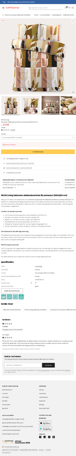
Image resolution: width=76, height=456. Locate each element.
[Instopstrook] (31, 283)
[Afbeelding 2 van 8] (30, 105)
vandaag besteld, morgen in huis (13, 419)
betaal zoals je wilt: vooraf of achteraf (19, 168)
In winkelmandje (38, 152)
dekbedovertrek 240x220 (12, 310)
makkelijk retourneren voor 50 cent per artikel (17, 426)
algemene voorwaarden (10, 450)
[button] (31, 283)
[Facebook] (45, 437)
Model (3, 134)
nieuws (41, 390)
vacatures (42, 393)
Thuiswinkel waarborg (11, 447)
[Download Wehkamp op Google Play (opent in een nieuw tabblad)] (45, 430)
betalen (5, 401)
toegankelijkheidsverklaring (28, 450)
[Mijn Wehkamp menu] (66, 7)
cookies (48, 450)
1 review (12, 130)
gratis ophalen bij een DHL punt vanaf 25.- (20, 163)
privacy (41, 450)
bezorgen (5, 397)
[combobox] (46, 8)
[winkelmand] (73, 7)
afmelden (67, 370)
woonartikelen (45, 15)
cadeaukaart (43, 397)
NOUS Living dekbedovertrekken (36, 310)
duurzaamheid (44, 408)
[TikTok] (49, 437)
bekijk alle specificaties (12, 291)
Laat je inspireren (8, 188)
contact (5, 393)
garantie (5, 408)
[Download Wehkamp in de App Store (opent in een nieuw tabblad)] (45, 425)
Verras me (48, 365)
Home (36, 15)
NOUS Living (5, 120)
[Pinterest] (54, 437)
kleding (41, 405)
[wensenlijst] (70, 7)
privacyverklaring (44, 370)
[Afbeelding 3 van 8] (50, 105)
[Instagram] (40, 437)
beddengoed (56, 15)
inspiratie (42, 401)
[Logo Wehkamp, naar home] (11, 8)
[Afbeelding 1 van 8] (10, 105)
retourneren (6, 405)
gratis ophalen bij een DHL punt (12, 423)
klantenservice (7, 390)
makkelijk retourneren (13, 172)
